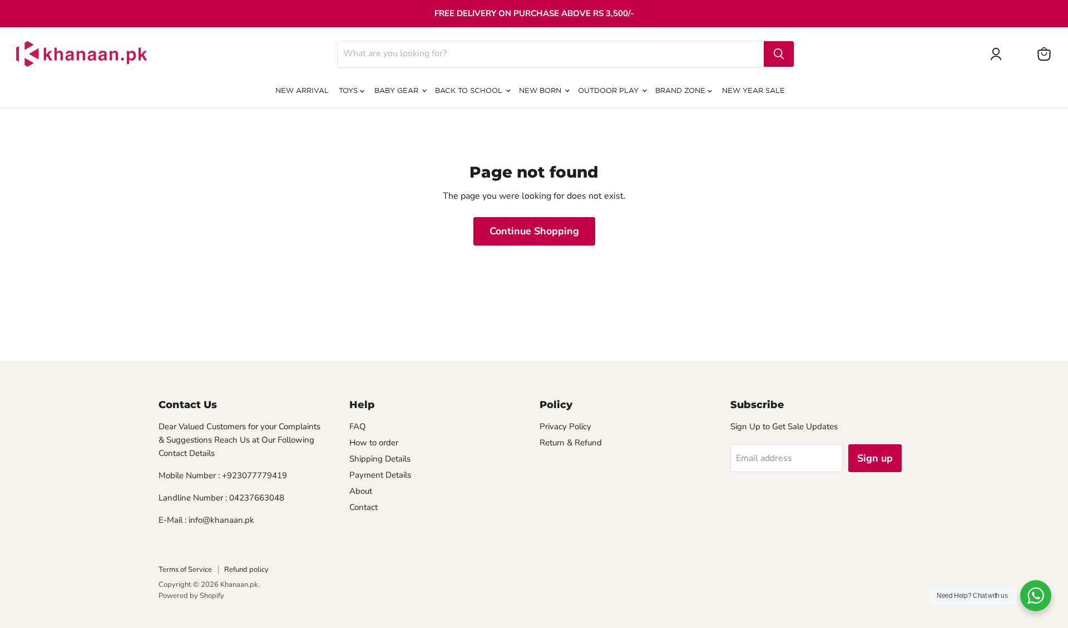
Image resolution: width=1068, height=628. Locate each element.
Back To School (470, 91)
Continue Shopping (534, 231)
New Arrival (302, 91)
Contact (363, 507)
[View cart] (1044, 54)
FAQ (357, 426)
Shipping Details (380, 458)
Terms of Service (185, 570)
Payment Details (380, 474)
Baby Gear (397, 91)
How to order (373, 442)
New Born (541, 91)
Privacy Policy (565, 426)
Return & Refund (571, 442)
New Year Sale (753, 91)
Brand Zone (681, 91)
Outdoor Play (609, 91)
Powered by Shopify (191, 596)
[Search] (779, 54)
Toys (349, 91)
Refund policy (246, 570)
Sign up (875, 458)
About (360, 491)
